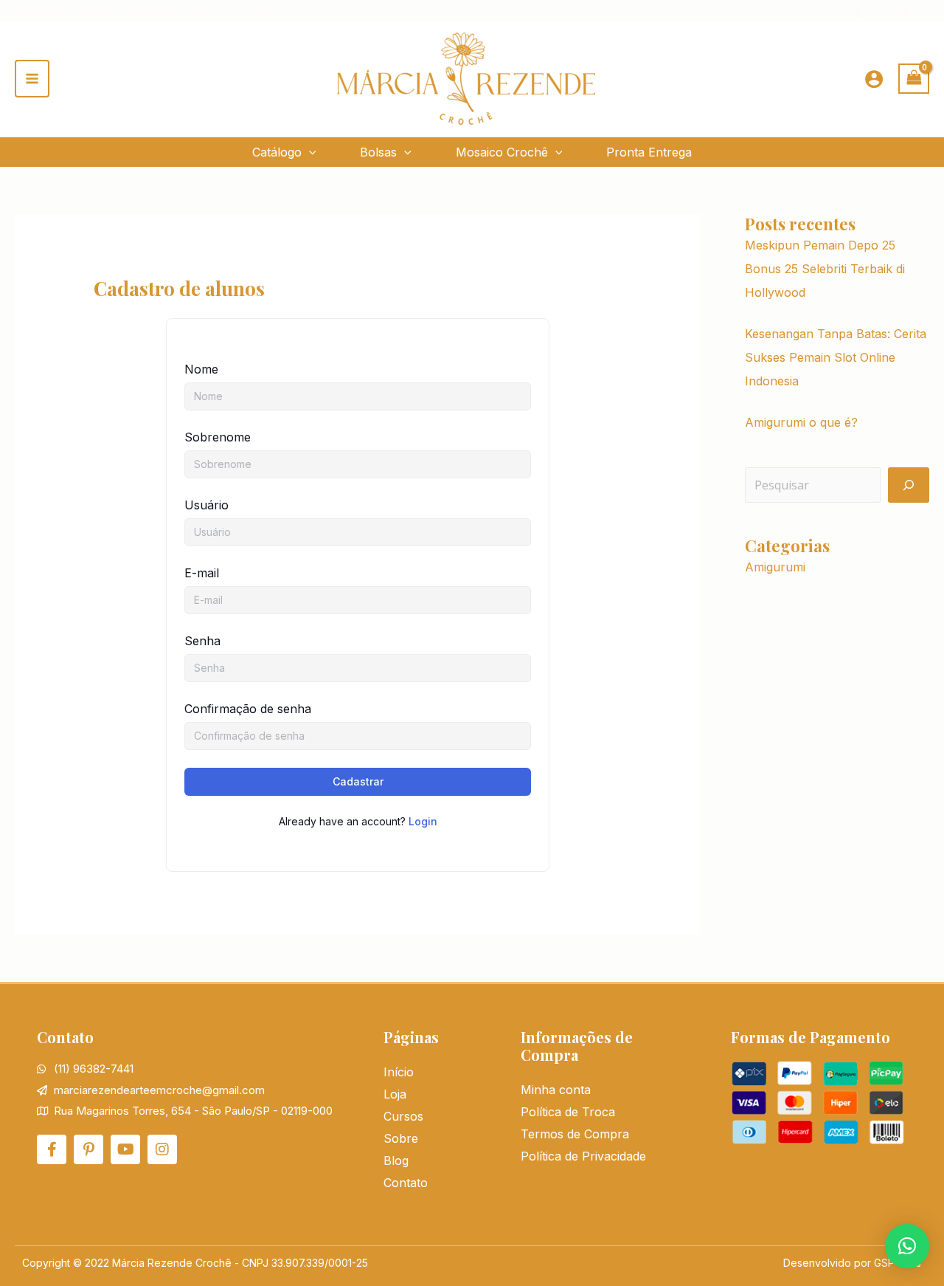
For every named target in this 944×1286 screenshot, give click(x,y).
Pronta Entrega (649, 152)
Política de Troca (568, 1111)
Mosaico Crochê (502, 152)
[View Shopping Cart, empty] (913, 78)
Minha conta (556, 1089)
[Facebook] (857, 11)
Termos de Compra (575, 1134)
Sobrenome (217, 437)
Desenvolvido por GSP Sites (852, 1262)
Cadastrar (358, 781)
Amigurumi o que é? (801, 422)
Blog (396, 1160)
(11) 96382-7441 (266, 10)
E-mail (201, 572)
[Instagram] (923, 11)
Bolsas (378, 152)
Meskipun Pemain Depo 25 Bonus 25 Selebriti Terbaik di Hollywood (825, 269)
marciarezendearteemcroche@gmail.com (110, 10)
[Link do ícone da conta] (874, 79)
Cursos (403, 1116)
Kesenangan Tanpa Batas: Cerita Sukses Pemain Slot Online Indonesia (835, 357)
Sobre (401, 1138)
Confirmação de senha (247, 708)
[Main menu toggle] (32, 78)
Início (399, 1072)
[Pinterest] (879, 11)
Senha (202, 640)
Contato (406, 1182)
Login (423, 821)
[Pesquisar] (908, 485)
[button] (309, 152)
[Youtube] (901, 11)
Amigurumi (775, 567)
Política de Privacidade (583, 1156)
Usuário (206, 505)
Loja (395, 1094)
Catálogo (277, 152)
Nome (201, 369)
